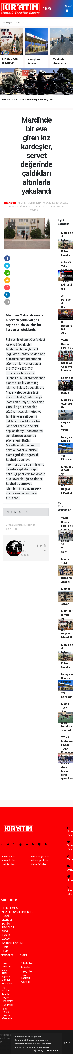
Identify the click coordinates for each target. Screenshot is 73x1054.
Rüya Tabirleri (25, 976)
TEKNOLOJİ (8, 927)
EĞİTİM (6, 923)
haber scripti (6, 1046)
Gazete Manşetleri (7, 1017)
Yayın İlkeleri (8, 860)
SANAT (6, 947)
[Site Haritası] (40, 844)
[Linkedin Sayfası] (28, 844)
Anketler (25, 967)
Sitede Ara (26, 963)
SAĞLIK (6, 935)
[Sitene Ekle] (47, 844)
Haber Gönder (38, 864)
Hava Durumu (6, 965)
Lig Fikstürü (6, 989)
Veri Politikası (9, 864)
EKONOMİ (7, 919)
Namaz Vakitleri (6, 978)
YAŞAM (6, 939)
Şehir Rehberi (6, 1010)
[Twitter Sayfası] (9, 844)
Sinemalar (7, 1001)
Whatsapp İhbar (39, 860)
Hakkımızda (8, 856)
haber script (6, 1049)
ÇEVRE (5, 951)
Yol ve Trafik (5, 971)
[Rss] (34, 844)
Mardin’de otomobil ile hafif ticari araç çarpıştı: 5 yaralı (67, 415)
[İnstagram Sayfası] (15, 844)
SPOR (5, 931)
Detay (39, 1050)
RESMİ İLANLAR (48, 10)
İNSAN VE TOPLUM (12, 943)
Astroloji (25, 981)
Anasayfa (8, 22)
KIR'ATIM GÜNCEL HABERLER (17, 911)
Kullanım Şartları (40, 856)
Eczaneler (7, 983)
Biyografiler (27, 971)
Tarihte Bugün (6, 996)
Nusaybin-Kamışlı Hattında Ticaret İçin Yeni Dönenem (67, 448)
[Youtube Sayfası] (21, 844)
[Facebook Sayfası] (3, 844)
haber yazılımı (10, 1042)
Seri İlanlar (7, 1004)
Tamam (53, 1050)
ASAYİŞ (20, 22)
